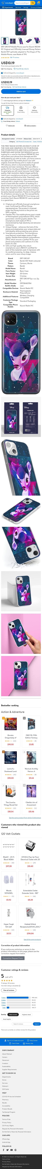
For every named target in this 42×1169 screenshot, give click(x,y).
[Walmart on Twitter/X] (7, 1150)
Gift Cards (5, 1089)
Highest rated (26, 1014)
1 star (4, 1007)
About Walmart (7, 1054)
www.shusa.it (20, 73)
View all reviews (8, 990)
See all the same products (32, 939)
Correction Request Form (13, 958)
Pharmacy (5, 1100)
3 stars (4, 1002)
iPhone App (6, 1139)
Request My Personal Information (12, 1129)
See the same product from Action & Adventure (25, 818)
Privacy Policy (6, 1122)
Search (37, 1024)
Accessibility (6, 1106)
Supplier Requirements (9, 1069)
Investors (5, 1063)
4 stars (3, 1000)
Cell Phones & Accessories (23, 142)
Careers (4, 1057)
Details (18, 121)
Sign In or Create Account (15, 1040)
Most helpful (7, 1019)
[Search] (32, 3)
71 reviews (16, 57)
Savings (26, 7)
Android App (6, 1142)
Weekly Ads (29, 1043)
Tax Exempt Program (8, 1112)
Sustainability (6, 1066)
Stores (4, 1080)
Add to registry (31, 126)
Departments (8, 7)
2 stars (4, 1005)
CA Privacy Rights (8, 1125)
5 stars (4, 997)
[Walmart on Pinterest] (15, 1150)
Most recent (13, 1014)
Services (18, 7)
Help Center (34, 1040)
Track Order (15, 1043)
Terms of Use (6, 1119)
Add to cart (21, 91)
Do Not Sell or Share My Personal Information (16, 1132)
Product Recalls (7, 1109)
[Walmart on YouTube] (11, 1150)
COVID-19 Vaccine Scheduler (11, 1096)
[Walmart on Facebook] (3, 1150)
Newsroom (5, 1060)
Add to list (11, 126)
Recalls (4, 1103)
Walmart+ (5, 1086)
